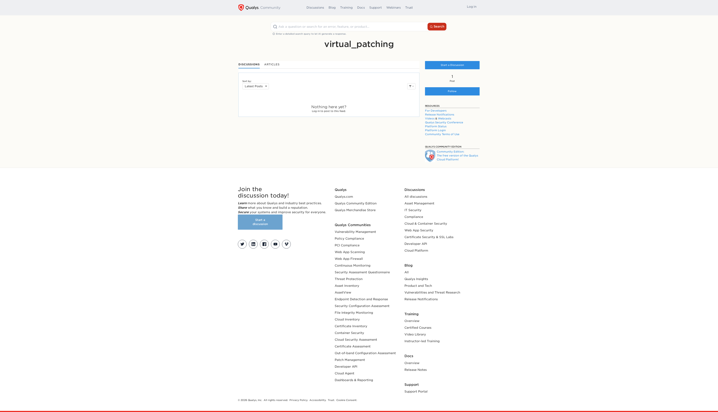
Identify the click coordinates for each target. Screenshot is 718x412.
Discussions (315, 7)
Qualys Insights (416, 279)
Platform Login (435, 130)
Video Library (415, 334)
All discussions (415, 196)
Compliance (413, 217)
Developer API (346, 366)
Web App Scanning (350, 252)
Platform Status (436, 126)
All (406, 272)
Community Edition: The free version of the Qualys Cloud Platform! (457, 155)
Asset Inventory (347, 286)
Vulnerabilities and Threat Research (432, 292)
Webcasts (444, 118)
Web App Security (418, 230)
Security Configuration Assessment (362, 306)
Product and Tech (418, 286)
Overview (411, 321)
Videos (430, 118)
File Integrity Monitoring (354, 312)
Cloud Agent (344, 373)
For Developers (436, 110)
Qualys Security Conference (444, 122)
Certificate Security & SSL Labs (428, 237)
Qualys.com (344, 196)
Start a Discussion (452, 65)
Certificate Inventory (351, 326)
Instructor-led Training (422, 341)
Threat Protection (349, 279)
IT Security (412, 210)
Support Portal (416, 391)
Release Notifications (439, 114)
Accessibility (317, 400)
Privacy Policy (298, 400)
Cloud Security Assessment (356, 339)
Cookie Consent (346, 400)
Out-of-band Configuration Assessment (365, 353)
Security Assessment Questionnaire (362, 272)
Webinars (393, 7)
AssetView (343, 292)
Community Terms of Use (442, 134)
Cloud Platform (416, 250)
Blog (332, 7)
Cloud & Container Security (425, 223)
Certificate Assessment (353, 346)
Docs (361, 7)
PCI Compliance (347, 245)
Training (346, 7)
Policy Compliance (349, 238)
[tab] (249, 64)
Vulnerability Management (355, 232)
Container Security (349, 333)
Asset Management (419, 203)
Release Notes (415, 370)
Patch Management (350, 360)
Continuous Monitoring (352, 265)
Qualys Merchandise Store (355, 210)
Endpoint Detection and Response (361, 299)
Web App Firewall (349, 259)
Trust (409, 7)
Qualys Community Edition (356, 203)
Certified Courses (417, 327)
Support (375, 7)
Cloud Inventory (347, 319)
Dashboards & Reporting (354, 380)
